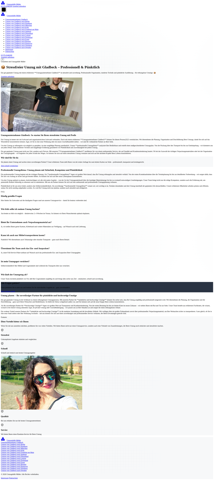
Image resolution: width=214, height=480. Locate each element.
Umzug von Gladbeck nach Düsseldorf (19, 33)
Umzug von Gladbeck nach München (18, 25)
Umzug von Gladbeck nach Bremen (18, 41)
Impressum (9, 49)
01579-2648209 (6, 6)
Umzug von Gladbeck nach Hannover (18, 43)
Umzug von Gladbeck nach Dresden (18, 47)
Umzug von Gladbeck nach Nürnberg (18, 45)
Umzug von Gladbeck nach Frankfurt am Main (21, 29)
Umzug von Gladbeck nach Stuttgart (18, 31)
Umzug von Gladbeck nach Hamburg (18, 23)
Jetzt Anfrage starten (8, 291)
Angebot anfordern (19, 6)
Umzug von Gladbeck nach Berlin (17, 21)
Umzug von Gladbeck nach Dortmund (18, 37)
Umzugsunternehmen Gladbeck (16, 19)
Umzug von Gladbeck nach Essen (17, 39)
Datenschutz (9, 51)
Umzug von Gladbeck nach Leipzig (18, 35)
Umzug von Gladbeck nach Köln (17, 27)
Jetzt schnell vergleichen (9, 166)
